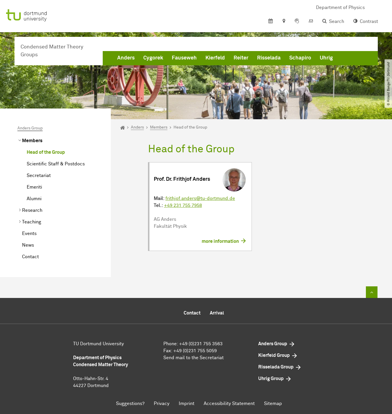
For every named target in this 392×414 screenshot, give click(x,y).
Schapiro (300, 58)
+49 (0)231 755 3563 (201, 343)
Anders (126, 58)
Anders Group (30, 128)
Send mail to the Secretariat (193, 357)
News (28, 245)
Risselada (269, 58)
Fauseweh (184, 58)
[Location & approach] (283, 21)
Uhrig (326, 58)
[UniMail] (311, 21)
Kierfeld (215, 58)
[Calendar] (270, 21)
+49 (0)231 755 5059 (195, 350)
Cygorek (153, 58)
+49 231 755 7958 (183, 205)
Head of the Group (46, 152)
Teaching (31, 222)
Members (32, 140)
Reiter (241, 58)
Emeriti (34, 187)
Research (32, 210)
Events (29, 233)
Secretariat (39, 175)
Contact (30, 256)
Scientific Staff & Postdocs (56, 164)
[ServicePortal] (297, 21)
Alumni (34, 198)
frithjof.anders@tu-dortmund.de (200, 198)
